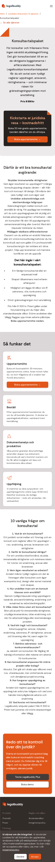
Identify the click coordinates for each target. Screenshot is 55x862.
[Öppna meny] (51, 6)
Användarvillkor (36, 818)
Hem (2, 13)
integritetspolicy (10, 849)
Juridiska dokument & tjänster (23, 13)
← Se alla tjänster (9, 22)
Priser (5, 822)
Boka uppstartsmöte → (27, 139)
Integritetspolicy (37, 822)
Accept (35, 856)
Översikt (6, 818)
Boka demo (27, 784)
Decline (20, 856)
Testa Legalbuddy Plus (27, 777)
